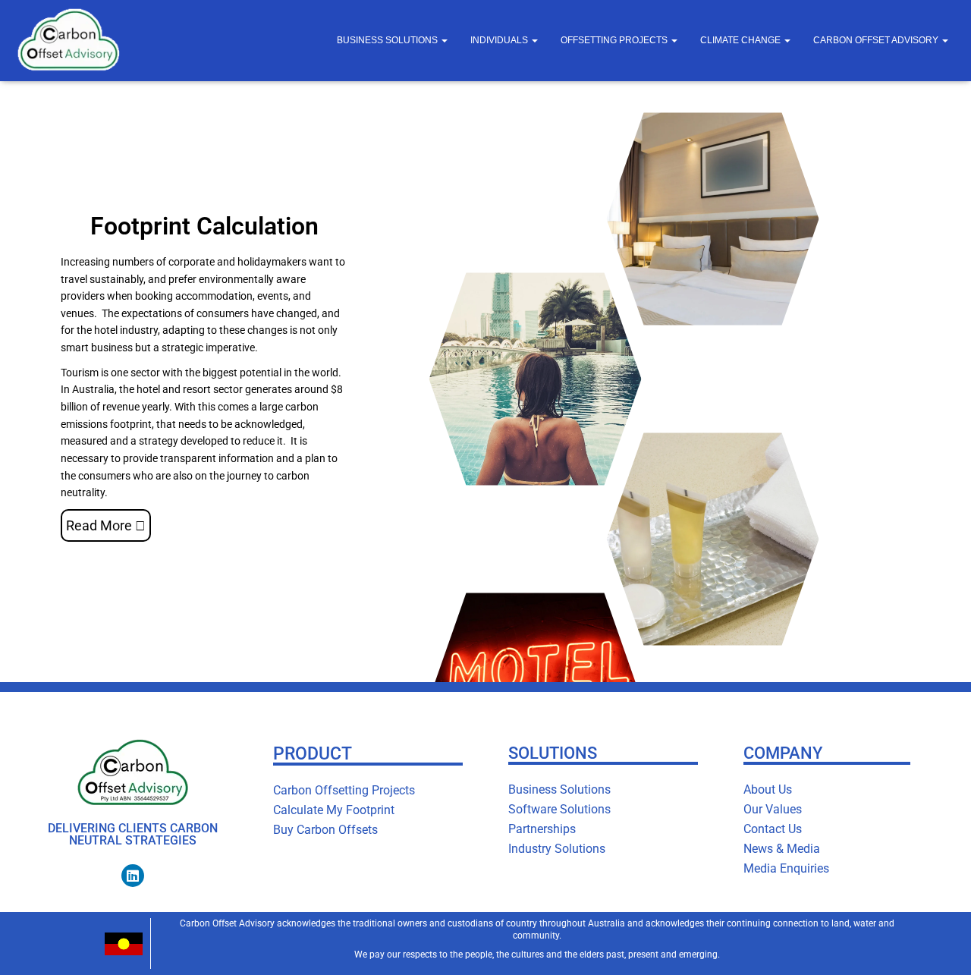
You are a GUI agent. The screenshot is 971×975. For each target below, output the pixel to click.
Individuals (500, 40)
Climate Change (741, 40)
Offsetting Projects (615, 40)
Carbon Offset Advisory (877, 40)
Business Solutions (388, 40)
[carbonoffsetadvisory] (68, 41)
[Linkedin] (132, 875)
